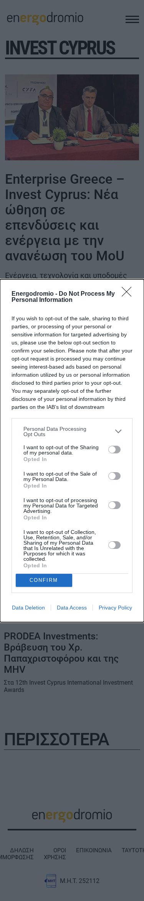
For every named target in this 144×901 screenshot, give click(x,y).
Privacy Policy (115, 608)
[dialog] (72, 450)
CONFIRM (44, 580)
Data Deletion (28, 608)
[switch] (114, 449)
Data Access (72, 608)
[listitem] (72, 431)
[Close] (129, 294)
